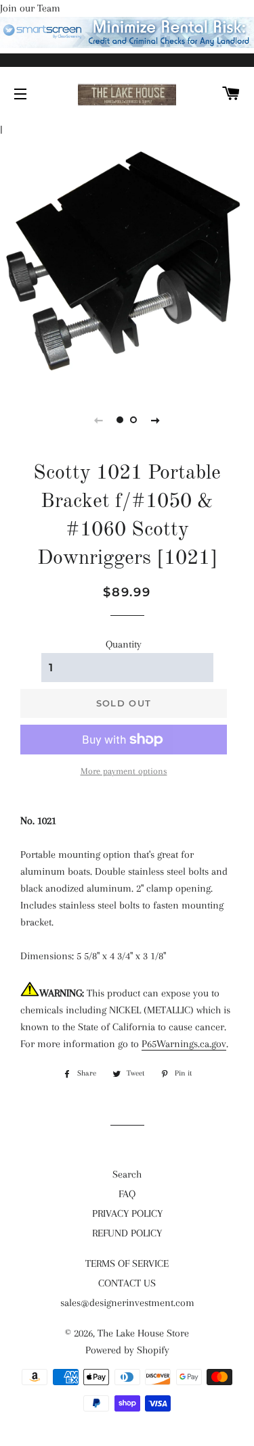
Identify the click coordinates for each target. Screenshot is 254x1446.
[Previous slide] (99, 420)
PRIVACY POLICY (127, 1213)
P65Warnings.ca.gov (184, 1044)
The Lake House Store (143, 1333)
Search (127, 1174)
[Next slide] (156, 420)
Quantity (124, 644)
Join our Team (30, 8)
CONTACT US (127, 1283)
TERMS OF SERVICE (127, 1263)
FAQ (127, 1194)
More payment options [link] (124, 771)
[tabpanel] (127, 261)
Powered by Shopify (127, 1350)
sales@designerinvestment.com (127, 1303)
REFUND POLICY (127, 1233)
